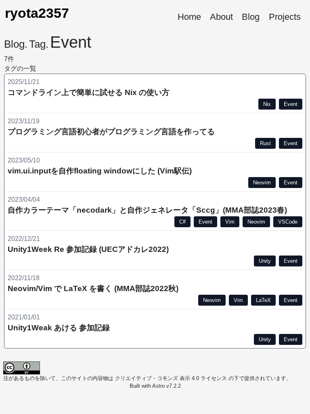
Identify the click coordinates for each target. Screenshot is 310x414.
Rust (265, 143)
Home (189, 17)
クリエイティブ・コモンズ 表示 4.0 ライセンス (171, 378)
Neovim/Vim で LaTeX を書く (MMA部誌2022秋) (93, 288)
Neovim (262, 183)
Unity (265, 261)
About (221, 17)
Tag (37, 44)
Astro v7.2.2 (166, 386)
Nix (267, 104)
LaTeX (263, 300)
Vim (230, 222)
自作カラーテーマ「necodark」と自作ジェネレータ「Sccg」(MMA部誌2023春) (147, 210)
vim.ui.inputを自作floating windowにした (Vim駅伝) (100, 171)
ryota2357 (37, 13)
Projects (285, 17)
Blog (251, 17)
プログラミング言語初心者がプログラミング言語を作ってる (111, 131)
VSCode (287, 222)
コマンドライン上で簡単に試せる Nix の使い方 (89, 92)
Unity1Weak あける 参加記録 (59, 327)
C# (182, 222)
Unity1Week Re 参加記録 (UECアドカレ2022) (88, 249)
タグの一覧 (20, 68)
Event (290, 104)
